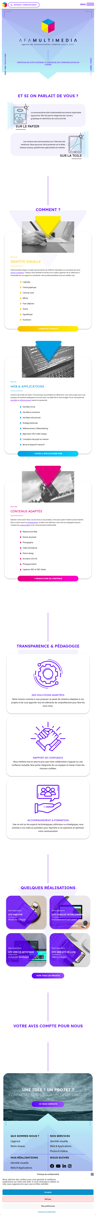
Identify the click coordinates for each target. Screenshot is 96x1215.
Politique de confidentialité (47, 1212)
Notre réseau (18, 1146)
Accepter (48, 1192)
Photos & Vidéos (59, 1151)
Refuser (48, 1199)
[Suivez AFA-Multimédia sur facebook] (52, 1166)
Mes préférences (48, 1206)
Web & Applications (60, 1146)
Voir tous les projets (48, 975)
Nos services (60, 1136)
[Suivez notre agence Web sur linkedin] (64, 1166)
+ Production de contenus (48, 578)
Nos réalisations (24, 1157)
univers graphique (17, 272)
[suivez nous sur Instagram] (70, 1166)
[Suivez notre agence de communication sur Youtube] (58, 1166)
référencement (25, 400)
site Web (13, 400)
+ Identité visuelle (48, 329)
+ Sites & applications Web (48, 453)
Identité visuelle (59, 1141)
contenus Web (24, 525)
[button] (92, 1174)
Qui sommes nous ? (25, 1136)
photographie (33, 522)
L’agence (15, 1141)
